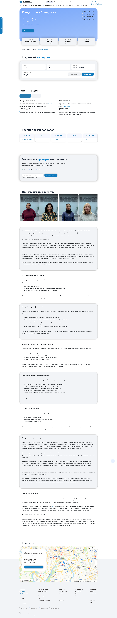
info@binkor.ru (23, 591)
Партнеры (92, 591)
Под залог (40, 598)
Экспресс (85, 5)
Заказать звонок (34, 567)
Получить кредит (28, 30)
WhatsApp (24, 603)
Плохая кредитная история (44, 600)
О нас (62, 1)
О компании (79, 589)
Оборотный (24, 5)
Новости (91, 595)
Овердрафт (76, 5)
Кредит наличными (42, 591)
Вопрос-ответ (78, 595)
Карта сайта (92, 600)
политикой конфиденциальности (86, 615)
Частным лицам (41, 1)
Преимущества (36, 95)
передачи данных (34, 177)
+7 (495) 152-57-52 (24, 593)
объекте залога (65, 319)
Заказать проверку (51, 175)
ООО (53, 506)
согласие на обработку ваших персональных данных (53, 615)
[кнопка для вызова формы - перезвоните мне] (113, 461)
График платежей (74, 74)
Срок (49, 65)
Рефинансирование (42, 595)
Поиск (91, 602)
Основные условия (25, 95)
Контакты (67, 1)
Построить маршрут (29, 555)
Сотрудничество (78, 1)
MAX (23, 598)
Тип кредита (75, 65)
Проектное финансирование (64, 5)
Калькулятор (57, 1)
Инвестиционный (63, 595)
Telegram (24, 601)
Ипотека (40, 593)
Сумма (24, 65)
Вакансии (92, 598)
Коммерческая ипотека (35, 5)
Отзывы (72, 1)
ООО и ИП (49, 1)
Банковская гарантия (49, 5)
